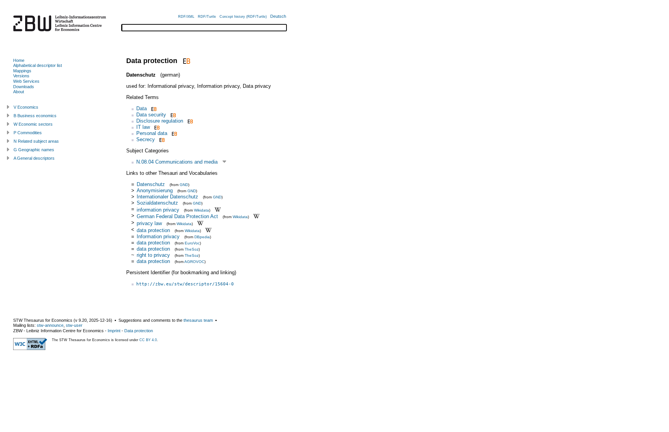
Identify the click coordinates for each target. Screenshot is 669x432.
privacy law (149, 223)
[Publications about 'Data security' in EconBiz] (172, 115)
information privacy (158, 209)
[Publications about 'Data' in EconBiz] (153, 108)
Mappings (22, 70)
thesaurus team (198, 320)
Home (18, 60)
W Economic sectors (33, 124)
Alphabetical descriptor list (37, 65)
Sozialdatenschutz (157, 203)
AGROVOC (194, 262)
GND (184, 185)
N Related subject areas (36, 141)
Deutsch (278, 16)
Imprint (114, 330)
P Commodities (28, 132)
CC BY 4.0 (148, 340)
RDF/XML (186, 17)
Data (141, 108)
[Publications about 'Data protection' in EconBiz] (185, 61)
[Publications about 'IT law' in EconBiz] (156, 127)
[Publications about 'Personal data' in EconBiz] (173, 133)
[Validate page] (30, 348)
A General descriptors (34, 158)
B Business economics (35, 115)
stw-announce (50, 325)
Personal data (151, 133)
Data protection (138, 330)
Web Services (26, 81)
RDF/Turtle (207, 17)
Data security (151, 115)
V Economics (26, 107)
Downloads (23, 86)
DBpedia (202, 237)
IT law (143, 127)
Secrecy (145, 139)
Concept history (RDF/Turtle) (243, 17)
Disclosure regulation (159, 121)
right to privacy (153, 255)
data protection (153, 230)
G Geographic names (34, 149)
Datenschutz (151, 184)
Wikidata (201, 210)
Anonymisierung (155, 190)
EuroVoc (192, 243)
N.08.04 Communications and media (177, 162)
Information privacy (158, 236)
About (18, 91)
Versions (21, 75)
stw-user (74, 325)
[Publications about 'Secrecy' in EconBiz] (161, 139)
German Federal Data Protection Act (177, 216)
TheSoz (192, 249)
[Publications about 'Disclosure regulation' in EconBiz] (189, 121)
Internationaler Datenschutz (167, 197)
